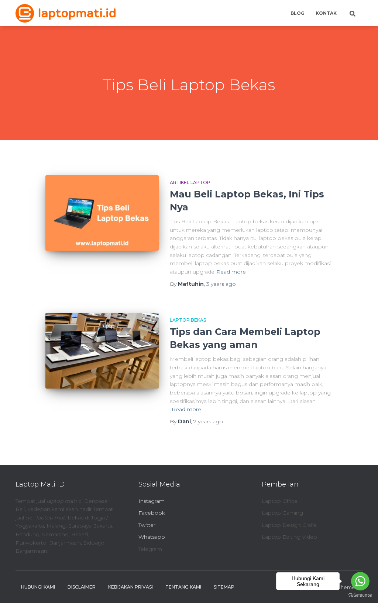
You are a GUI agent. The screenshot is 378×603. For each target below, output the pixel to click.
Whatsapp (151, 536)
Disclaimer (82, 587)
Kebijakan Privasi (130, 587)
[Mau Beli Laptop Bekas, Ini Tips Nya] (102, 213)
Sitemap (224, 587)
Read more (231, 271)
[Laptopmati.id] (65, 13)
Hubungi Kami (38, 587)
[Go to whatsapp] (360, 581)
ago (221, 284)
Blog (298, 13)
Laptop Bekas (188, 320)
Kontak (326, 13)
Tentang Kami (183, 587)
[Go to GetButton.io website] (360, 595)
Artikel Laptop (190, 182)
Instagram (151, 501)
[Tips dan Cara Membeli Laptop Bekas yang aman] (102, 351)
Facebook (151, 512)
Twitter (146, 525)
